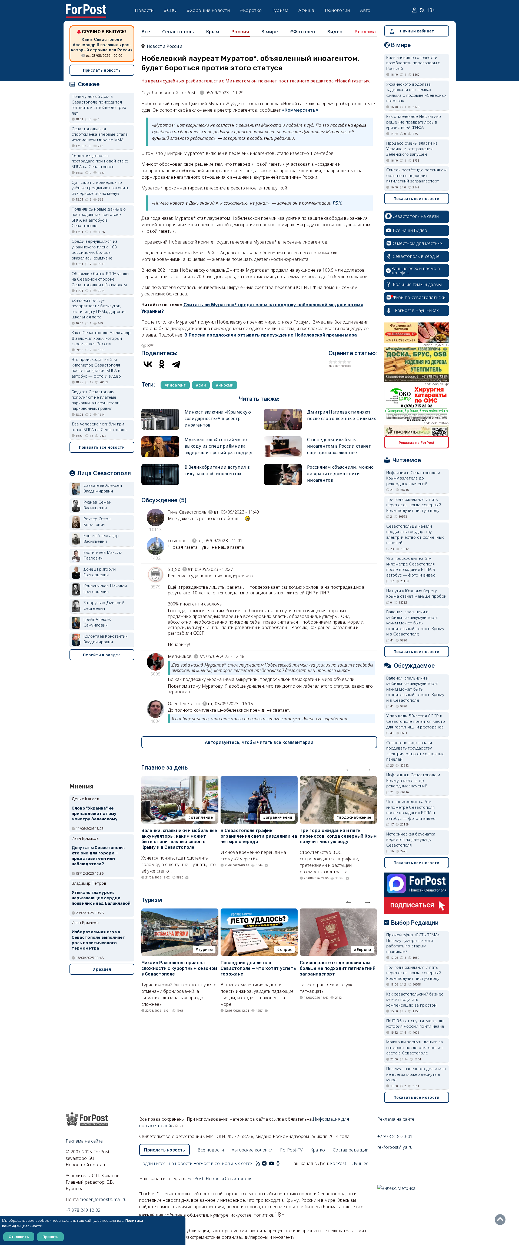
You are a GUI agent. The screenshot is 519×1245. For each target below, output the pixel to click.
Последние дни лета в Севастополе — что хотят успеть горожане (258, 968)
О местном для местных (418, 243)
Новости (144, 10)
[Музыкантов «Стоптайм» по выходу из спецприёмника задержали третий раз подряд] (160, 438)
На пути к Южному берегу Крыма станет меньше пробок (416, 593)
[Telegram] (175, 364)
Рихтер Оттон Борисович (97, 521)
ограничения (279, 817)
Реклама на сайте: (396, 1119)
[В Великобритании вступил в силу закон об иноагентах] (160, 466)
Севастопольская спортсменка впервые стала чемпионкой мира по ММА (100, 134)
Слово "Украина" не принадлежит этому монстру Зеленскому (95, 813)
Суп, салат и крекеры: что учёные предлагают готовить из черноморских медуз (100, 187)
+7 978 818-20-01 (395, 1136)
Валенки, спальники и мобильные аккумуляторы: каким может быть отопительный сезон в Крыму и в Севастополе (179, 839)
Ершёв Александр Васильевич (101, 538)
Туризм (280, 10)
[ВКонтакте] (147, 364)
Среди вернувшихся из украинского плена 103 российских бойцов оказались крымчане (95, 249)
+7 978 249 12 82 (83, 1210)
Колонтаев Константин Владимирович (106, 638)
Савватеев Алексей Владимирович (103, 488)
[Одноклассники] (161, 364)
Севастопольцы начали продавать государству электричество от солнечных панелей (415, 534)
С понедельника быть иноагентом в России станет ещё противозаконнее (339, 446)
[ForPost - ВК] (264, 1163)
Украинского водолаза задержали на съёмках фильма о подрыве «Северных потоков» (416, 92)
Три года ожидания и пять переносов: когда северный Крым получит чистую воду (338, 836)
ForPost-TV (291, 1150)
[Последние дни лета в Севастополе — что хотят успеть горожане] (259, 912)
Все (145, 31)
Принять (50, 1236)
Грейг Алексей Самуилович (98, 622)
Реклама (365, 31)
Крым (212, 31)
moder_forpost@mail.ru (103, 1199)
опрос (286, 949)
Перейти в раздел (102, 654)
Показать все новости (102, 447)
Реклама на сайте (84, 1141)
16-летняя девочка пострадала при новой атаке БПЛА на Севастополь (100, 161)
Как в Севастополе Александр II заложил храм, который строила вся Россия (101, 45)
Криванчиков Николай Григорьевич (105, 588)
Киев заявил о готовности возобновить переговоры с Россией (413, 63)
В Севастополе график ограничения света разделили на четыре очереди (259, 836)
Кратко (317, 1150)
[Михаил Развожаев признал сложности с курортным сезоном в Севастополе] (179, 912)
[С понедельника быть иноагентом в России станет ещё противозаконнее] (283, 438)
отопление (202, 817)
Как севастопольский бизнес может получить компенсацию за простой (415, 999)
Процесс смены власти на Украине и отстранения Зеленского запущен (412, 148)
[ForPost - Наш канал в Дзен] (282, 1163)
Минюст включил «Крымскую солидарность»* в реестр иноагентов (218, 418)
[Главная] (86, 8)
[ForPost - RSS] (258, 1163)
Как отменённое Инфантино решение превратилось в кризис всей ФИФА (413, 122)
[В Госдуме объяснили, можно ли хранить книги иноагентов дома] (283, 466)
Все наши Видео (410, 230)
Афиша (306, 10)
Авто (365, 10)
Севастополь (178, 31)
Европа (364, 949)
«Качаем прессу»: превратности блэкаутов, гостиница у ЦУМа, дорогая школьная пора (99, 309)
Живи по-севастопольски (419, 297)
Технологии (337, 10)
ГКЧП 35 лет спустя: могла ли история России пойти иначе (415, 1023)
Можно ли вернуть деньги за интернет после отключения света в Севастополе (414, 1047)
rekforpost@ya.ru (395, 1147)
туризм (205, 949)
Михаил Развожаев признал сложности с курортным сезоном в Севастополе (179, 968)
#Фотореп (302, 31)
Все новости (211, 1150)
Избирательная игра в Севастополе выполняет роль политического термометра (98, 940)
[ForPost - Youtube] (271, 1163)
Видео (335, 31)
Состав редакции (351, 1150)
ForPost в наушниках (417, 310)
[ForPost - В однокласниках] (278, 1163)
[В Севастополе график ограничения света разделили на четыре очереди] (259, 779)
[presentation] (348, 768)
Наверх (501, 1219)
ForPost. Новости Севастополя (219, 1178)
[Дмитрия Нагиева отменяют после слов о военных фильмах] (283, 411)
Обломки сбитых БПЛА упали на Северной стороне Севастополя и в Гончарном (100, 279)
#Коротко (251, 10)
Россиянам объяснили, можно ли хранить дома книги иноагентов (340, 473)
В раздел (101, 969)
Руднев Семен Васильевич (98, 504)
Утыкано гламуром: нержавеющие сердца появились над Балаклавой (101, 898)
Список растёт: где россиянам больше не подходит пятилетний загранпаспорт (337, 968)
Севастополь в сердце (416, 256)
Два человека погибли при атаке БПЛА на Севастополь (99, 426)
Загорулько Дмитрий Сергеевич (104, 605)
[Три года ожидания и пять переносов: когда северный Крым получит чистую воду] (338, 779)
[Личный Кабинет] (415, 10)
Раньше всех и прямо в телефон (415, 270)
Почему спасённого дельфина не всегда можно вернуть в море (416, 1074)
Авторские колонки (252, 1150)
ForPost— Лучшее (349, 1163)
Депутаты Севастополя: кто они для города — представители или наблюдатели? (98, 855)
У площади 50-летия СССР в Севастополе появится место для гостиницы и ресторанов (415, 721)
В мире (269, 31)
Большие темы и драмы (417, 284)
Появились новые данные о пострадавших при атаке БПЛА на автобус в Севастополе (99, 217)
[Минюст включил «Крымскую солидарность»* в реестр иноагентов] (160, 411)
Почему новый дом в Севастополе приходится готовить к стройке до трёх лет (99, 105)
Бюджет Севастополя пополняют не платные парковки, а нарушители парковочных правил (96, 400)
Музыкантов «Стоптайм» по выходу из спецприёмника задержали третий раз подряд (219, 446)
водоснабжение (355, 817)
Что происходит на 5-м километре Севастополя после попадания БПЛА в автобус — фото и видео (96, 368)
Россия (240, 31)
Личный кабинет (417, 31)
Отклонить (19, 1236)
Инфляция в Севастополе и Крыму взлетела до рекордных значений (413, 478)
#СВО (170, 10)
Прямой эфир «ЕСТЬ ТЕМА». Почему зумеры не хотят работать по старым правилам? (413, 943)
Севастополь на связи (415, 216)
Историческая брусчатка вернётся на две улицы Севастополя (410, 839)
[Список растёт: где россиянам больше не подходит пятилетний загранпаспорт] (338, 912)
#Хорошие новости (208, 10)
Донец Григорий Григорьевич (100, 571)
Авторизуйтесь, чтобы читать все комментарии (259, 742)
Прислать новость (102, 70)
